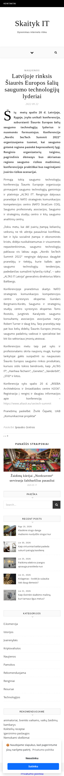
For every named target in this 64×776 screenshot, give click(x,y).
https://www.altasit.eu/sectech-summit (27, 403)
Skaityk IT (32, 23)
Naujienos (32, 70)
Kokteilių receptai (14, 729)
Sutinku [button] (33, 766)
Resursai (9, 689)
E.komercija (11, 624)
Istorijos (8, 632)
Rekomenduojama (15, 672)
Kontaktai (10, 3)
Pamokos (9, 664)
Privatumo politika (32, 773)
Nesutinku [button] (32, 758)
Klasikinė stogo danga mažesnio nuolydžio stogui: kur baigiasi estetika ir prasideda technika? (34, 532)
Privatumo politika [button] (43, 749)
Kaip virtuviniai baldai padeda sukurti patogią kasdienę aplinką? (33, 549)
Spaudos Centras (25, 427)
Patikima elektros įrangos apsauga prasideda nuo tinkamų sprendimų (31, 565)
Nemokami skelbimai (17, 737)
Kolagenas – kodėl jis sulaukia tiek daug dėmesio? (33, 580)
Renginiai (9, 681)
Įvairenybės (11, 640)
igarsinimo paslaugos (17, 733)
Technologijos (12, 697)
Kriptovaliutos (12, 648)
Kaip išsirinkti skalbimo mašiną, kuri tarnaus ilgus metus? (34, 596)
